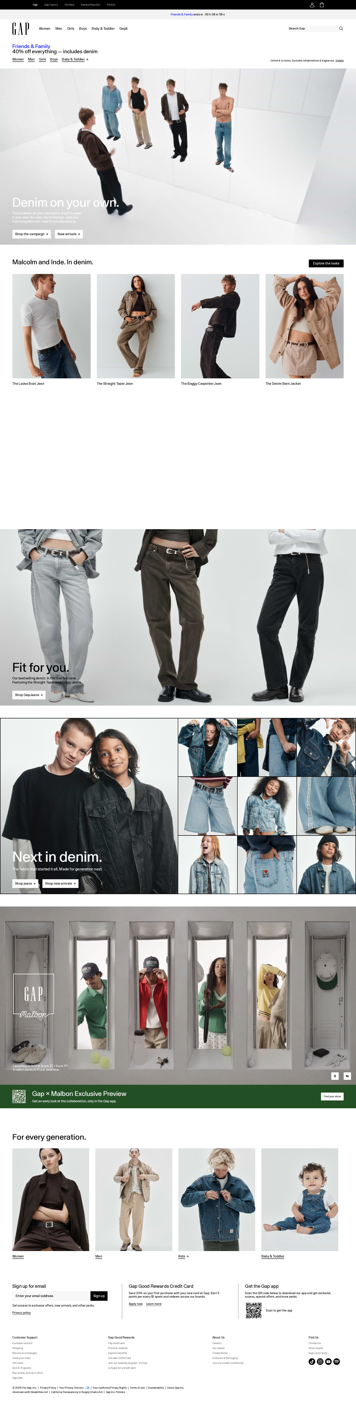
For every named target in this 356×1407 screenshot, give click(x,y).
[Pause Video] (335, 1076)
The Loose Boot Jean (28, 384)
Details (340, 60)
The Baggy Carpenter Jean (201, 384)
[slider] (347, 1067)
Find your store (332, 1096)
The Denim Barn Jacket (283, 384)
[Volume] (347, 1076)
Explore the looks (326, 263)
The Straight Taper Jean (115, 384)
